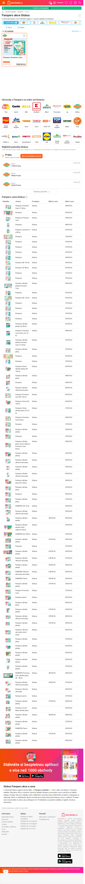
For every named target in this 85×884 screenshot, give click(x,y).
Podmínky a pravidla (55, 869)
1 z (7, 31)
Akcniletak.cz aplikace (9, 827)
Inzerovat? (5, 819)
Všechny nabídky (10, 12)
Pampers (20, 12)
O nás (3, 829)
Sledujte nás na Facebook (28, 821)
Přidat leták (5, 832)
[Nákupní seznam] (75, 3)
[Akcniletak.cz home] (15, 3)
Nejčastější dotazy (8, 817)
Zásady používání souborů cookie (17, 871)
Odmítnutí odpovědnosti (40, 869)
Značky (4, 824)
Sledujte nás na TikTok (27, 828)
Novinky (4, 834)
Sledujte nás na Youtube (28, 826)
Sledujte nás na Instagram (28, 824)
